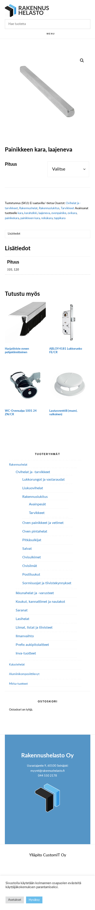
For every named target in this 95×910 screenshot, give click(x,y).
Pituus (11, 164)
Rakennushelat (28, 208)
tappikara (59, 218)
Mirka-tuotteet (18, 683)
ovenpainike (58, 213)
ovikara (72, 213)
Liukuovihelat (32, 488)
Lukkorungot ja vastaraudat (43, 479)
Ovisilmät (29, 566)
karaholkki (30, 213)
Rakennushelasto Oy (27, 10)
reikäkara (47, 218)
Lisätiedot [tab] (14, 233)
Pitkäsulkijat (31, 540)
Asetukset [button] (14, 900)
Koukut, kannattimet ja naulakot (40, 601)
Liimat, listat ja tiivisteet (34, 627)
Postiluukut (31, 574)
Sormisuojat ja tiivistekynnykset (46, 583)
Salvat (27, 548)
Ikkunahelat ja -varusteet (35, 593)
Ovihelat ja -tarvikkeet (33, 472)
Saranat (22, 610)
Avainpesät (37, 504)
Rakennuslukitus (49, 208)
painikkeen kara (30, 218)
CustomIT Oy (54, 855)
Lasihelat (22, 619)
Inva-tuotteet (26, 653)
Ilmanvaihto (25, 636)
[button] (82, 60)
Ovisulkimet (31, 557)
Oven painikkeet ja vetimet (43, 523)
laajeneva (44, 213)
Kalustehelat (17, 664)
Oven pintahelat (34, 531)
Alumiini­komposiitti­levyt (24, 674)
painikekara (12, 218)
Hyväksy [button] (34, 900)
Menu (51, 33)
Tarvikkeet (67, 208)
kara (20, 213)
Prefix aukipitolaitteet (32, 644)
